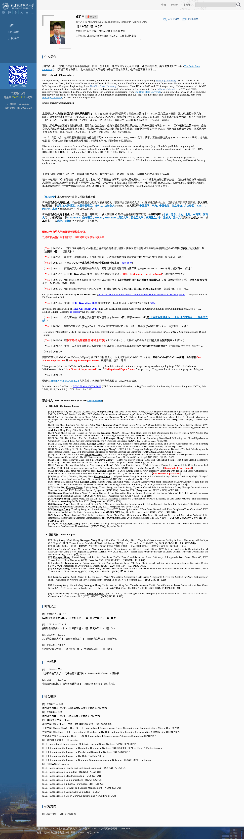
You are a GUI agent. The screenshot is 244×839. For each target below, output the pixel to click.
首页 (11, 25)
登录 (163, 4)
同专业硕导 (192, 19)
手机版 (186, 4)
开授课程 (13, 38)
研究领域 (13, 32)
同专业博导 (173, 19)
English (174, 4)
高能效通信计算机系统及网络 (60, 814)
